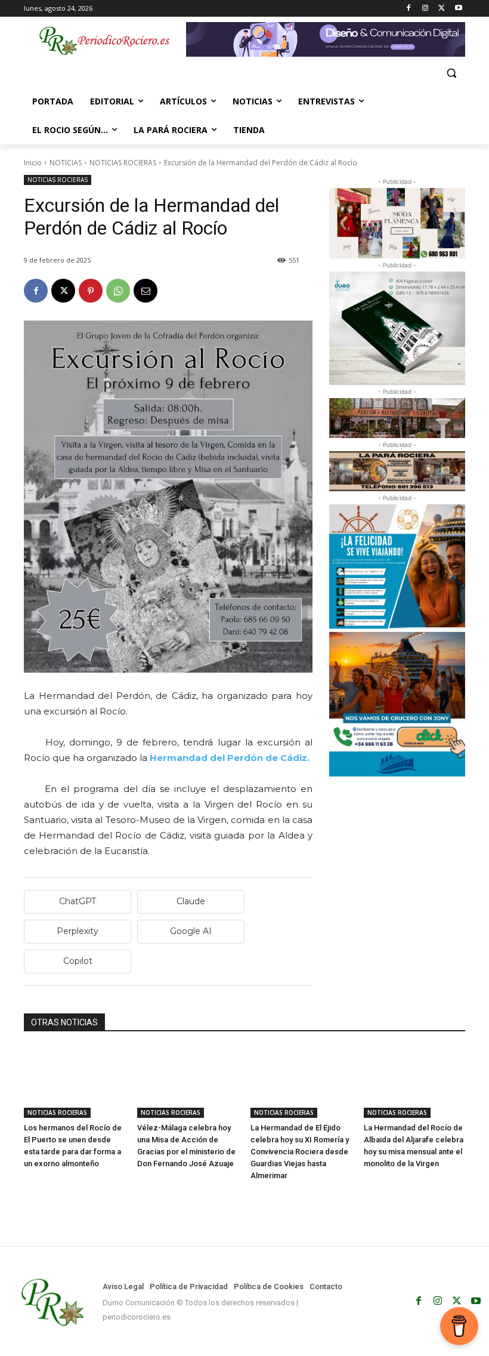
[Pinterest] (91, 291)
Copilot (77, 961)
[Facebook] (409, 9)
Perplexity (77, 931)
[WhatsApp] (118, 291)
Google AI (191, 931)
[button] (451, 73)
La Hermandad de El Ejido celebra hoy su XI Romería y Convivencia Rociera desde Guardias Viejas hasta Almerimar (299, 1151)
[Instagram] (425, 9)
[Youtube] (458, 9)
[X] (441, 9)
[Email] (145, 291)
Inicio (33, 163)
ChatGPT (77, 901)
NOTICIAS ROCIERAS (122, 163)
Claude (191, 901)
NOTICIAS (65, 163)
